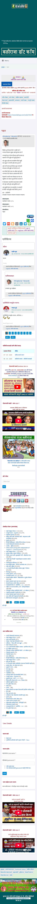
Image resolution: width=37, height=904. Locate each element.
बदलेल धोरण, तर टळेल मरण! (13, 665)
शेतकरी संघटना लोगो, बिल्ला (12, 583)
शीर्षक (16, 351)
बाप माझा (8, 669)
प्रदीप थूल (14, 251)
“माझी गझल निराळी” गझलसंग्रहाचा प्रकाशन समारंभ (18, 559)
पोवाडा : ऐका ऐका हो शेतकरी (12, 641)
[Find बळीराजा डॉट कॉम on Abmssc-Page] (14, 500)
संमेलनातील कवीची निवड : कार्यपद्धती (15, 702)
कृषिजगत (21, 872)
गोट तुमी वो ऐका (10, 684)
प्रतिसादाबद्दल (9, 276)
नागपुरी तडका (31, 100)
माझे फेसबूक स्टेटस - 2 (11, 551)
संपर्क (11, 875)
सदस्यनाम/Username (9, 753)
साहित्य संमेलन (30, 869)
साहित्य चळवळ (19, 97)
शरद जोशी (8, 656)
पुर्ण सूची (4, 605)
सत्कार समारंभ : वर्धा (11, 574)
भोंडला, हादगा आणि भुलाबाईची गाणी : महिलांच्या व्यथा (18, 555)
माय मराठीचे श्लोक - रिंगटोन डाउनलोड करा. (16, 564)
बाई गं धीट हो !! (10, 645)
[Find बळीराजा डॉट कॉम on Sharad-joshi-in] (10, 500)
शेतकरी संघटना (29, 872)
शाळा (7, 686)
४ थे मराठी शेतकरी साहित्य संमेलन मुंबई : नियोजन (17, 568)
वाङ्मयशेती (11, 100)
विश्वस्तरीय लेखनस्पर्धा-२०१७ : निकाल (15, 680)
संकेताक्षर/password (8, 760)
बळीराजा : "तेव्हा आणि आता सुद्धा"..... (14, 643)
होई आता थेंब (9, 661)
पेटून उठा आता (9, 693)
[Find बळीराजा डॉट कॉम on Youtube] (26, 500)
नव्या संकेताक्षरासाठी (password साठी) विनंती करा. (18, 768)
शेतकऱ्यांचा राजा (4, 875)
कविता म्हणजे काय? (19, 355)
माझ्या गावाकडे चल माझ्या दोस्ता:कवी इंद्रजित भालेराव (18, 689)
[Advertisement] (18, 22)
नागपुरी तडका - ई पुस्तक (12, 533)
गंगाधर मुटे (14, 308)
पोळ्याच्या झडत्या (10, 535)
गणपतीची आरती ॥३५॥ (11, 575)
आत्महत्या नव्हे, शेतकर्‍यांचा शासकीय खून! (15, 695)
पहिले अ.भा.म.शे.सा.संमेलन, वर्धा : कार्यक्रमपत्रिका (18, 587)
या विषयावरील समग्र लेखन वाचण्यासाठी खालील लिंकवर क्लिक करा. (19, 462)
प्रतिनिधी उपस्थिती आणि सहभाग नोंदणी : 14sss (17, 740)
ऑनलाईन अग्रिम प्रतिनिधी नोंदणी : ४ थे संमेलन (17, 590)
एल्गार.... (8, 687)
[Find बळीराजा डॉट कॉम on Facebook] (18, 500)
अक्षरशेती (26, 97)
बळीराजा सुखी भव (10, 682)
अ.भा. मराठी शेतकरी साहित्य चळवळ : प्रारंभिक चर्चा (18, 647)
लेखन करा (8, 738)
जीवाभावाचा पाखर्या (10, 704)
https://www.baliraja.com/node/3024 (20, 115)
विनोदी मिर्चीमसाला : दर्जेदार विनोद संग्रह (15, 542)
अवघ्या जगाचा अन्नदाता (12, 700)
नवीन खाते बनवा (10, 766)
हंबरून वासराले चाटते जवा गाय (13, 581)
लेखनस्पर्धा (4, 100)
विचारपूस (8, 572)
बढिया (5, 247)
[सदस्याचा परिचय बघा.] (5, 143)
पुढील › (7, 337)
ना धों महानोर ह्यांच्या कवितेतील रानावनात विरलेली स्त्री (19, 663)
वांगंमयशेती (18, 506)
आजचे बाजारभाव (9, 869)
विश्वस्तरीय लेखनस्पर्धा (6, 872)
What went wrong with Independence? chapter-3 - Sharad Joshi (18, 548)
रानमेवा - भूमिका (10, 546)
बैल (7, 691)
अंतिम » (13, 337)
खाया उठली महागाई (11, 639)
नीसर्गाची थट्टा (9, 654)
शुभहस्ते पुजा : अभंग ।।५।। (13, 678)
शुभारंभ (7, 540)
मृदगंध (7, 697)
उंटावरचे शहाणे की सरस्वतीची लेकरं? (14, 674)
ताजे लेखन (12, 97)
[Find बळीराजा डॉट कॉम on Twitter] (22, 500)
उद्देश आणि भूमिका (10, 566)
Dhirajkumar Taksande (9, 136)
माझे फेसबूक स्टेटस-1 (11, 531)
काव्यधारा (17, 100)
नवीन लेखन (5, 97)
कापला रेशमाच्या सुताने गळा (12, 594)
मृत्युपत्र (8, 671)
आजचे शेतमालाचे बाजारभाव (12, 544)
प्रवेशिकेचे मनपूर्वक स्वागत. (11, 303)
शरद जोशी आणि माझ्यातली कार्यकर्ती (14, 596)
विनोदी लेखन (5, 103)
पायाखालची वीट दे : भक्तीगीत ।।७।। (15, 585)
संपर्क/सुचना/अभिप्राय (11, 562)
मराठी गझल (24, 100)
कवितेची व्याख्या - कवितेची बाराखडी (23, 359)
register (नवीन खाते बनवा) (26, 230)
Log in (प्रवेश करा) (24, 266)
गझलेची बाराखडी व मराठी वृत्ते (13, 592)
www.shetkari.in (13, 375)
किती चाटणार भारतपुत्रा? (12, 598)
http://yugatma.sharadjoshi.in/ (18, 898)
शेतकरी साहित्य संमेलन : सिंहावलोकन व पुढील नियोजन (19, 577)
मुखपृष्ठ (3, 67)
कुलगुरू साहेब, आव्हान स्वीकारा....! (14, 553)
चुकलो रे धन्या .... (10, 667)
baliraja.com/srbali (18, 465)
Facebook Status (20, 869)
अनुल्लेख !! (8, 673)
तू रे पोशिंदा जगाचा (10, 648)
